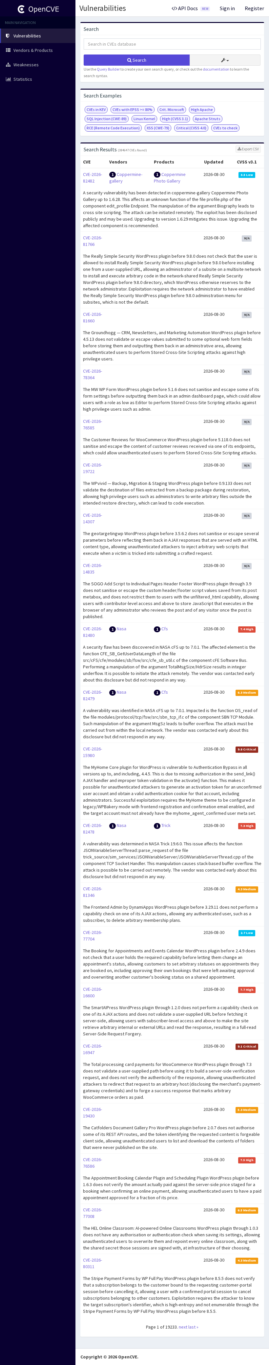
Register (254, 8)
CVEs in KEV (96, 109)
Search (139, 60)
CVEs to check (225, 127)
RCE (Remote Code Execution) (113, 127)
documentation (216, 69)
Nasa (121, 629)
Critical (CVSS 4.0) (191, 127)
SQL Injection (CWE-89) (107, 118)
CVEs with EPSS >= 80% (133, 109)
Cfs (164, 629)
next (183, 1327)
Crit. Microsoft (171, 109)
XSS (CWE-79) (158, 127)
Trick (166, 825)
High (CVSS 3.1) (175, 118)
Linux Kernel (144, 118)
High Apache (202, 109)
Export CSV (250, 148)
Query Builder (108, 69)
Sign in (227, 8)
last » (193, 1327)
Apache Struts (207, 118)
